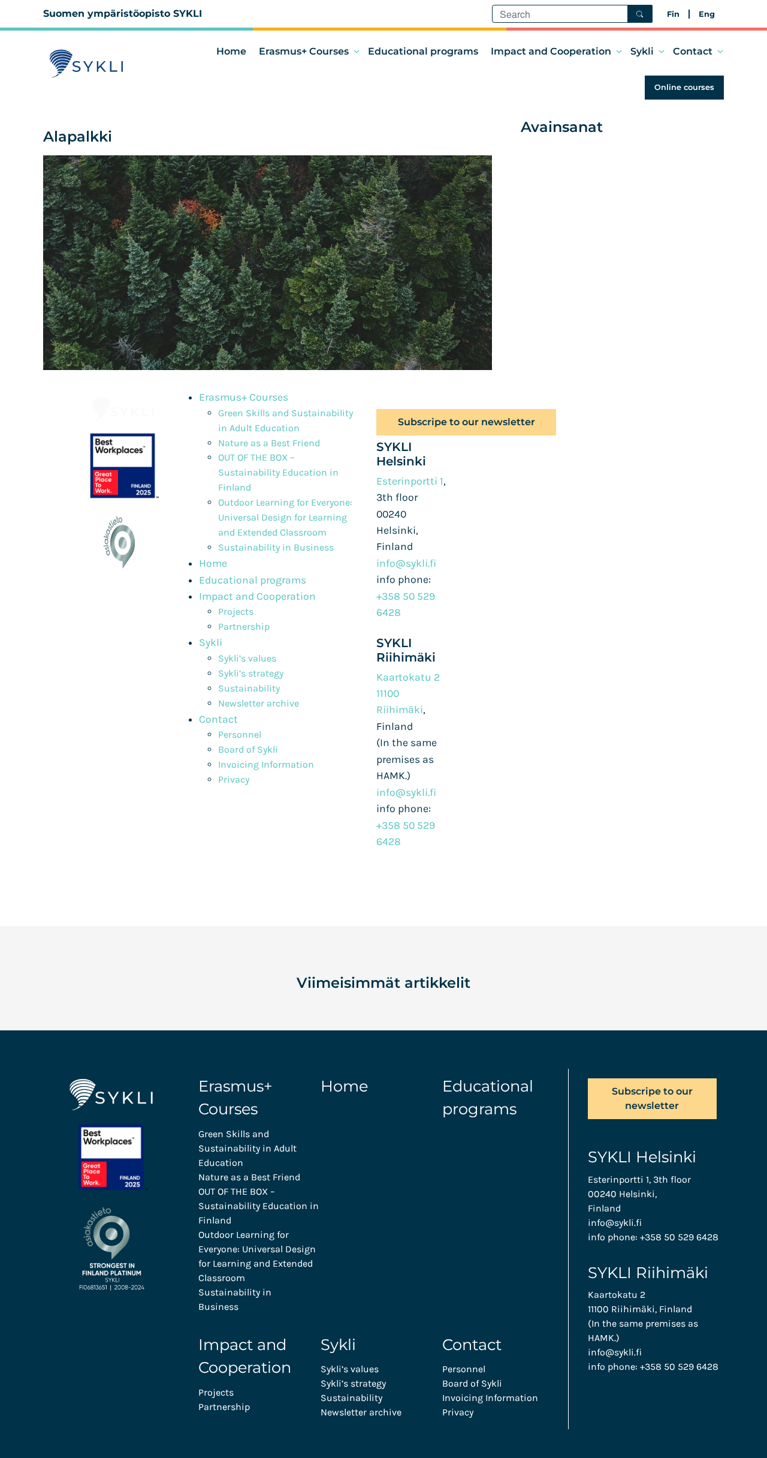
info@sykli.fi (406, 563)
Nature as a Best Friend (269, 443)
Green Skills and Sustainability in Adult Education (247, 1148)
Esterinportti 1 (409, 481)
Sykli (642, 51)
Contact (692, 51)
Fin (673, 14)
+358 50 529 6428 (679, 1237)
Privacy (233, 779)
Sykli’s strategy (250, 673)
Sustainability (249, 688)
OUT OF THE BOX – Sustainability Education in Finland (278, 472)
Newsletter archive (258, 703)
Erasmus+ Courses (304, 51)
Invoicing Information (266, 764)
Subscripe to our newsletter (466, 422)
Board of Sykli (248, 749)
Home (231, 51)
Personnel (239, 734)
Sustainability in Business (276, 547)
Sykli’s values (247, 658)
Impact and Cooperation (551, 51)
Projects (235, 611)
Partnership (244, 626)
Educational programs (423, 51)
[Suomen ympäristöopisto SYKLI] (86, 63)
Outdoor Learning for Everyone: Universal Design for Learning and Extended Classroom (285, 517)
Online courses (684, 87)
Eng (707, 14)
